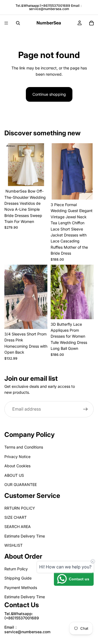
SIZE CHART (15, 517)
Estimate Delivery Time (24, 536)
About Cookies (17, 466)
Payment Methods (20, 587)
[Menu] (6, 23)
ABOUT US (14, 475)
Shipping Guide (18, 578)
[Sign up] (85, 409)
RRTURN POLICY (19, 508)
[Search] (18, 23)
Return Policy (16, 569)
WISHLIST (13, 545)
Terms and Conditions (23, 447)
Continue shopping (49, 94)
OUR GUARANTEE (20, 484)
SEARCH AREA (17, 526)
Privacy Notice (17, 456)
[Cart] (91, 23)
